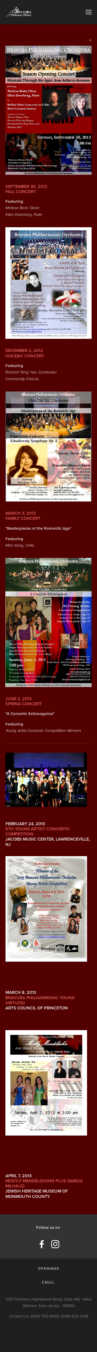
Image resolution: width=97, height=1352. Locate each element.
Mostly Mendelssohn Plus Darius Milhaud (44, 1183)
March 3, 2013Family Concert (22, 515)
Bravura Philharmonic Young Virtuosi (40, 1000)
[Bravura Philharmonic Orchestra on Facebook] (41, 1244)
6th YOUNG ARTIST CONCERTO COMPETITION (37, 831)
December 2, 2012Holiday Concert (24, 353)
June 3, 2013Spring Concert (23, 701)
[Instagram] (55, 1244)
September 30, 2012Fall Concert (26, 189)
